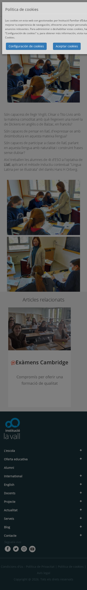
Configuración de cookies (26, 46)
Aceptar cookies (67, 46)
